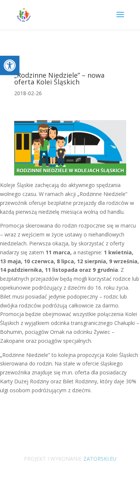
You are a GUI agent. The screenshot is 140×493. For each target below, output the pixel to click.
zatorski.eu (99, 458)
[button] (9, 65)
